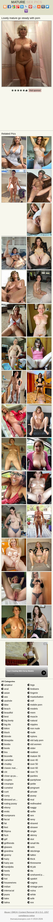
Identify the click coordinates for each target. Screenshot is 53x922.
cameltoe (8, 760)
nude (32, 732)
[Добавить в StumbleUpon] (39, 6)
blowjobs (8, 740)
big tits (7, 724)
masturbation (36, 697)
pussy (33, 795)
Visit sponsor (35, 90)
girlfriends (9, 843)
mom (32, 712)
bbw (6, 705)
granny (7, 855)
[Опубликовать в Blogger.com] (5, 6)
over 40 (34, 760)
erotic (7, 811)
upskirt (33, 879)
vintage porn (36, 886)
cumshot (8, 788)
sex (32, 815)
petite (33, 784)
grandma (8, 851)
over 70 (34, 772)
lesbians (34, 689)
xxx (32, 902)
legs (32, 685)
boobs (7, 744)
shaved (34, 823)
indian (7, 886)
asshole (8, 701)
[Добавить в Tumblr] (43, 6)
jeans (7, 894)
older (32, 748)
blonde (7, 736)
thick (32, 859)
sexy (32, 819)
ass (6, 697)
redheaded (35, 803)
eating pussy (10, 803)
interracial (9, 890)
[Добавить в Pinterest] (30, 6)
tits (31, 871)
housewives (10, 882)
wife (32, 898)
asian (7, 693)
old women (35, 744)
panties (34, 776)
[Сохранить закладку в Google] (13, 6)
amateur (8, 685)
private (33, 792)
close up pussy (11, 776)
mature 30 (35, 756)
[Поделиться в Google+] (17, 6)
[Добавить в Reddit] (34, 6)
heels (7, 871)
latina (7, 902)
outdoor (34, 752)
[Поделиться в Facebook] (9, 6)
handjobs (9, 867)
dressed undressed (13, 799)
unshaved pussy (38, 875)
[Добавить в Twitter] (47, 6)
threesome (35, 863)
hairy (6, 859)
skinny (33, 835)
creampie (9, 784)
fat (5, 823)
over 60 (34, 768)
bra (5, 752)
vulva (33, 890)
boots (7, 748)
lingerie (34, 693)
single (33, 831)
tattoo (33, 855)
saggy (33, 807)
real (32, 799)
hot (5, 879)
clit (5, 772)
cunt (6, 792)
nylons (33, 736)
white (33, 894)
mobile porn (36, 705)
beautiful (8, 712)
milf (32, 701)
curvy (7, 795)
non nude (35, 728)
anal (6, 689)
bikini (7, 728)
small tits (34, 843)
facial (7, 819)
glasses (8, 847)
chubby (8, 764)
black (7, 732)
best (6, 716)
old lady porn (36, 740)
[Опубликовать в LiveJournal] (26, 6)
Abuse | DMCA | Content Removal (19, 912)
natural (33, 720)
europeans (9, 815)
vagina (33, 882)
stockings (35, 851)
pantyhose (35, 780)
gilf (5, 839)
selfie (33, 811)
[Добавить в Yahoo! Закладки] (26, 11)
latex (6, 898)
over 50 (34, 764)
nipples (34, 724)
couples (8, 780)
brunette (8, 756)
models (34, 708)
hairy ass (8, 863)
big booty (8, 720)
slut (32, 839)
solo (32, 847)
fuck (6, 835)
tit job (33, 867)
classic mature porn (14, 768)
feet (6, 827)
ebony (7, 807)
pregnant (34, 788)
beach (7, 708)
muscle (34, 716)
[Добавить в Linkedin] (22, 6)
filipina (7, 831)
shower (34, 827)
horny (7, 875)
